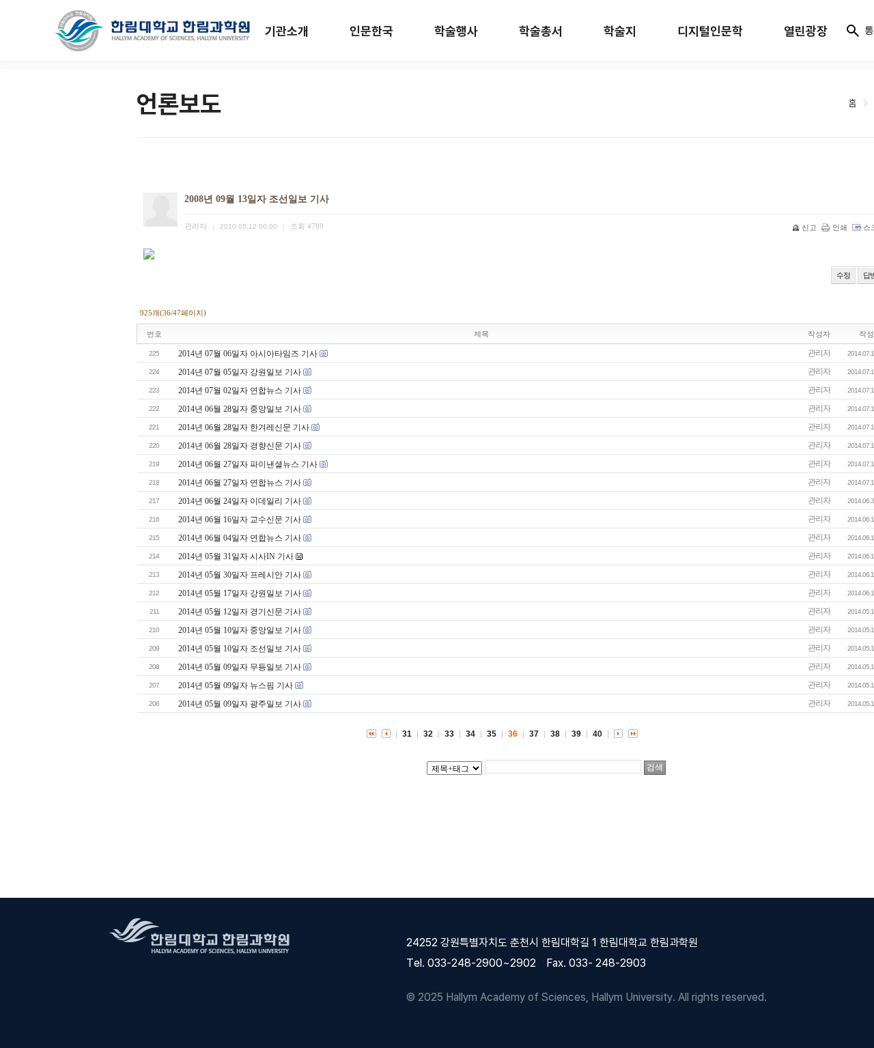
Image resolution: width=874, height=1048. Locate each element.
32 (428, 734)
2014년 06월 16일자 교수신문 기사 (239, 519)
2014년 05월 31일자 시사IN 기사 (236, 556)
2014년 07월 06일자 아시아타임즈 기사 (248, 353)
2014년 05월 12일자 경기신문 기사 (239, 612)
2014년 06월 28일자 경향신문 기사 (239, 446)
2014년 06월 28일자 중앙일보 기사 (239, 409)
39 (576, 734)
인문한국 (371, 31)
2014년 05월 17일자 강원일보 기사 (239, 593)
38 (555, 734)
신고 (809, 227)
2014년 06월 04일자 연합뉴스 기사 (239, 538)
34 (470, 734)
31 (407, 734)
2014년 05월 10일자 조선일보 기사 (239, 648)
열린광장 (806, 31)
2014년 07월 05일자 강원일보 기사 (239, 372)
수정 (843, 275)
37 (534, 734)
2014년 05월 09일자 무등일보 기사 (239, 667)
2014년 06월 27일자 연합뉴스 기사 (239, 482)
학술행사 (456, 31)
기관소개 (287, 31)
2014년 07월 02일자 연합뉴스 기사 (239, 390)
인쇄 (839, 227)
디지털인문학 (710, 31)
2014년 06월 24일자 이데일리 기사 (239, 501)
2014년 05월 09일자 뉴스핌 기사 (235, 685)
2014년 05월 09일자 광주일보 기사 (239, 704)
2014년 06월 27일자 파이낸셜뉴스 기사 (248, 464)
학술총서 (541, 31)
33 (449, 734)
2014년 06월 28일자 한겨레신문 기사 (243, 427)
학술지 (620, 31)
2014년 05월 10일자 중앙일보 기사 (239, 630)
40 (597, 734)
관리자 (819, 353)
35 (491, 734)
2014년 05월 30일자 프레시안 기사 (239, 575)
